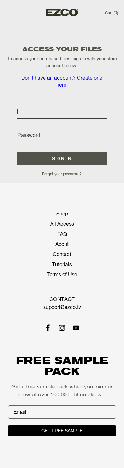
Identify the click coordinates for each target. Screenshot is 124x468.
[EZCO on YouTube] (76, 328)
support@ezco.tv (62, 307)
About (62, 244)
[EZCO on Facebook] (48, 328)
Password (28, 127)
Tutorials (62, 264)
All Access (62, 224)
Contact (62, 254)
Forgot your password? (62, 174)
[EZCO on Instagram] (62, 328)
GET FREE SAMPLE (62, 430)
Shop (62, 214)
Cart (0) (111, 13)
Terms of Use (62, 275)
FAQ (62, 234)
